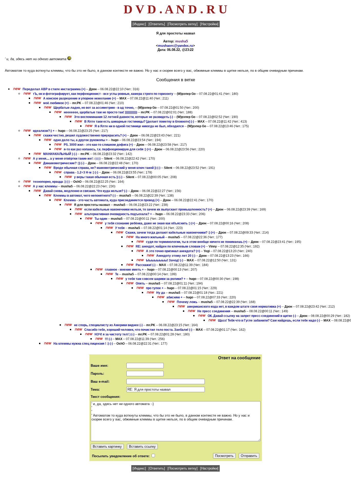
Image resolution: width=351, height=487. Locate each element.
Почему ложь (187, 302)
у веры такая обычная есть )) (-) (98, 177)
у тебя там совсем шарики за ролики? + (155, 279)
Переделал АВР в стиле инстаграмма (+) (54, 89)
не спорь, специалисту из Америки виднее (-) (108, 325)
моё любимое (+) (56, 103)
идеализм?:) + (43, 131)
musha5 (181, 41)
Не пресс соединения (213, 311)
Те (117, 274)
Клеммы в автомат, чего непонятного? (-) (84, 195)
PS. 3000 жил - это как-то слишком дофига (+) (98, 144)
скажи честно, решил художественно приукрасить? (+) (84, 135)
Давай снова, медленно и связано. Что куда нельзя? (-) (85, 191)
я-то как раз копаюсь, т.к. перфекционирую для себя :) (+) (107, 149)
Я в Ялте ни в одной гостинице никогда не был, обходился (139, 126)
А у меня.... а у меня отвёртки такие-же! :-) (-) (66, 158)
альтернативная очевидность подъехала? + (118, 214)
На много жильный (150, 237)
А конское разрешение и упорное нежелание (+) (79, 98)
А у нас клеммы (45, 186)
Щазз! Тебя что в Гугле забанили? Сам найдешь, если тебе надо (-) (269, 320)
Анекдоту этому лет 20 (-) (175, 256)
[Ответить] (157, 24)
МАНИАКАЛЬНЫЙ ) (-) (60, 154)
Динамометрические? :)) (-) (63, 163)
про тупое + (154, 288)
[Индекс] (139, 24)
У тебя (120, 228)
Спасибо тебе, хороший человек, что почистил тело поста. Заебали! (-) (138, 330)
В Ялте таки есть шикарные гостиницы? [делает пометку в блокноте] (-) (139, 121)
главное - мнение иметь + (124, 269)
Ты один (101, 218)
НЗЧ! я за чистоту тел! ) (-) (114, 334)
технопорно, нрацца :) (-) (51, 181)
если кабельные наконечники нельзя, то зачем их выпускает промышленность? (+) (148, 209)
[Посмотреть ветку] (183, 24)
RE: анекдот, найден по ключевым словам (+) (170, 246)
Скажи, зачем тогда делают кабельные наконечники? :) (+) (170, 232)
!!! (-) (108, 339)
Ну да (160, 293)
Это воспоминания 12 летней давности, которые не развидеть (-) (123, 117)
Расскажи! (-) (145, 265)
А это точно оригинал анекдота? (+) (173, 251)
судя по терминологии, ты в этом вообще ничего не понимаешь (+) (196, 242)
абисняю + (174, 297)
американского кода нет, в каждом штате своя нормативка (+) (234, 306)
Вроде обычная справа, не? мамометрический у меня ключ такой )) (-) (106, 168)
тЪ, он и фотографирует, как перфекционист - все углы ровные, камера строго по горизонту (103, 94)
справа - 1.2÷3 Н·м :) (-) (81, 172)
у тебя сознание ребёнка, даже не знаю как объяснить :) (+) (150, 223)
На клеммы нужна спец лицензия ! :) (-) (83, 343)
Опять (140, 283)
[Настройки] (209, 24)
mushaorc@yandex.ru (175, 46)
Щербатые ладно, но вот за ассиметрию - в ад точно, (93, 107)
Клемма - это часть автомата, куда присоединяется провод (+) (111, 200)
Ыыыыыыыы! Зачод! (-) (164, 260)
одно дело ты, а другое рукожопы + (80, 140)
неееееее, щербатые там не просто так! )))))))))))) (100, 112)
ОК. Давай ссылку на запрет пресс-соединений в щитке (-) (252, 316)
